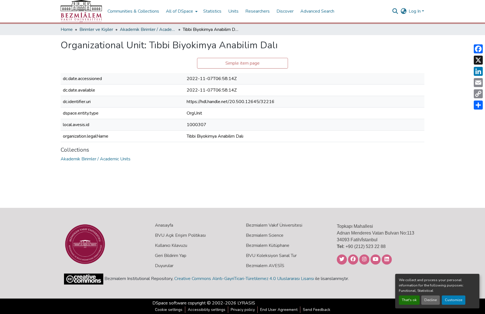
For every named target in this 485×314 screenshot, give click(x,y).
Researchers (257, 11)
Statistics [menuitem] (212, 11)
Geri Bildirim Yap (170, 255)
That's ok (409, 299)
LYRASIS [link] (246, 303)
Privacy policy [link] (243, 309)
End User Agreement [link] (279, 309)
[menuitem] (181, 11)
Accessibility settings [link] (206, 309)
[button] (81, 11)
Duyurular (164, 265)
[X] (478, 60)
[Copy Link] (478, 93)
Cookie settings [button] (168, 309)
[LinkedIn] (478, 71)
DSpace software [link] (169, 303)
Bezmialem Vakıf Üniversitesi (274, 225)
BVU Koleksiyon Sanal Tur (271, 255)
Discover (285, 11)
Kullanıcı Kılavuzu (171, 245)
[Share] (478, 105)
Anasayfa (164, 225)
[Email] (478, 82)
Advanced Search (317, 11)
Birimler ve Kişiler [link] (96, 29)
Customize (453, 299)
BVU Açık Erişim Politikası (180, 235)
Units (233, 11)
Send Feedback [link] (316, 309)
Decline (430, 299)
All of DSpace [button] (179, 11)
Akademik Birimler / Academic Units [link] (148, 29)
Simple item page (242, 63)
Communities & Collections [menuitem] (133, 11)
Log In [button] (415, 11)
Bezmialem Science (264, 235)
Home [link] (67, 29)
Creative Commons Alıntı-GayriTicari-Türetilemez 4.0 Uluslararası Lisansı (244, 279)
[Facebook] (478, 48)
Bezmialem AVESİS (265, 265)
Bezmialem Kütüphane (267, 245)
